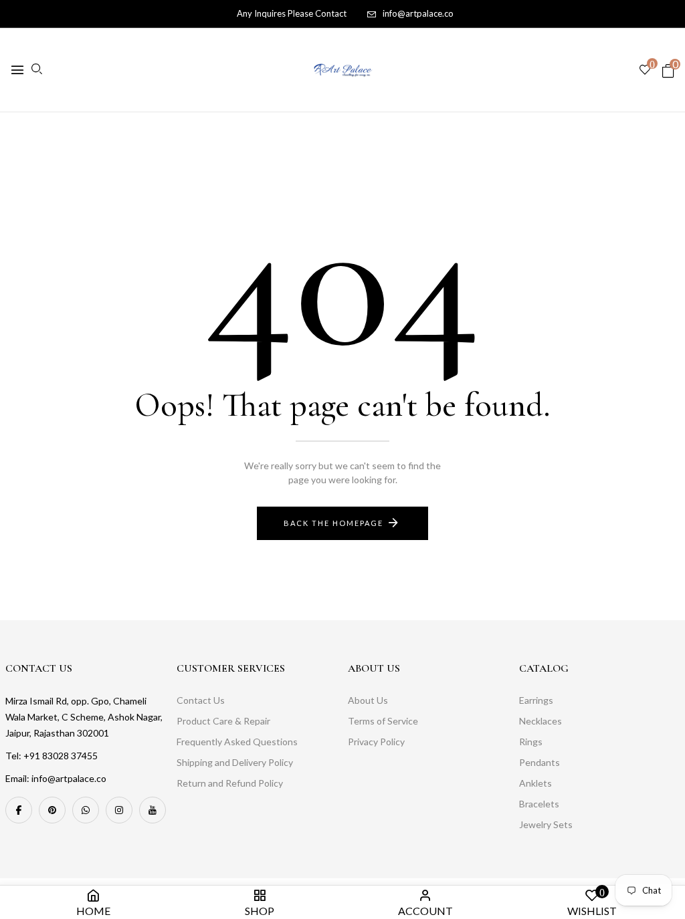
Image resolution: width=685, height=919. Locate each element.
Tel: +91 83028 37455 (51, 755)
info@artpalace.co (418, 13)
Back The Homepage (333, 523)
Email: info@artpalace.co (55, 778)
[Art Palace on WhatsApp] (85, 810)
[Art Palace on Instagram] (119, 810)
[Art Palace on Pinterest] (52, 810)
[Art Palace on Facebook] (18, 810)
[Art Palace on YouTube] (152, 810)
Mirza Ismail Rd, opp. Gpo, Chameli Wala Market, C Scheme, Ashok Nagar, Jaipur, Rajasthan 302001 (84, 717)
